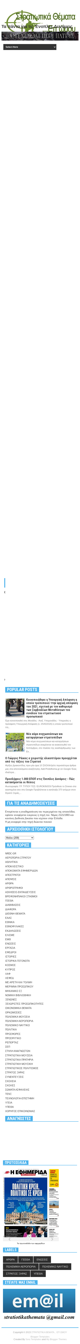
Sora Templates (33, 1339)
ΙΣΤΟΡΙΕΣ (10, 956)
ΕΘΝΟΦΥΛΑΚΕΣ (14, 926)
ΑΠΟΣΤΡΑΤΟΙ (12, 875)
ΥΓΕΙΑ (8, 1102)
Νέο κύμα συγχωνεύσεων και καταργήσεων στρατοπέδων (44, 735)
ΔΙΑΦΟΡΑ (10, 909)
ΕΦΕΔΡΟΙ (10, 952)
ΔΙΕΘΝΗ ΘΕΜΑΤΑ (15, 913)
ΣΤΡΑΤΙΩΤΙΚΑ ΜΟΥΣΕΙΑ (19, 1055)
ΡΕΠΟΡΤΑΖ (11, 1042)
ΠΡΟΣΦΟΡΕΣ (12, 1034)
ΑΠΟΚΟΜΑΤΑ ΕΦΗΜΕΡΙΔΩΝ (21, 870)
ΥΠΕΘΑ (9, 1107)
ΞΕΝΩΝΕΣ (11, 999)
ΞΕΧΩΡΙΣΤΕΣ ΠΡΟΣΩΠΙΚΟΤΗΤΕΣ (24, 1003)
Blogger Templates (40, 1336)
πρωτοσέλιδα (25, 1243)
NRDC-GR (10, 853)
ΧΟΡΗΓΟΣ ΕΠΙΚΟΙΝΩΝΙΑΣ (20, 1111)
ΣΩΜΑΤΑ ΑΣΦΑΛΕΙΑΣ (17, 1089)
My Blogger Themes (56, 1339)
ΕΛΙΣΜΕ (10, 935)
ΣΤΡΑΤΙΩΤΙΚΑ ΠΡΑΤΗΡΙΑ (19, 1059)
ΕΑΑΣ (8, 918)
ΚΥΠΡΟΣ (10, 969)
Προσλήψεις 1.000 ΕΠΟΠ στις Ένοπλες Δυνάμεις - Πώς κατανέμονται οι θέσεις (40, 780)
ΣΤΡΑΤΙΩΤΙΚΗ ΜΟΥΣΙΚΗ (19, 1064)
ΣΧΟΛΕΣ (10, 1085)
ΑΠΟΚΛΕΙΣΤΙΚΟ (14, 866)
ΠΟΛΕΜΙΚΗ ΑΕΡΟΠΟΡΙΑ (19, 1021)
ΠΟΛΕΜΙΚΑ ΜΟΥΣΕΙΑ (17, 1016)
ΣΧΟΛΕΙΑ (10, 1081)
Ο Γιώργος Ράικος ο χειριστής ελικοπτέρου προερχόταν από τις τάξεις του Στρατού (41, 759)
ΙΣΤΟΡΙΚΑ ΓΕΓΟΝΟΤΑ (17, 960)
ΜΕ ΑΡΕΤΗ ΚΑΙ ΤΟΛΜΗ (18, 982)
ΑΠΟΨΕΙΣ (10, 879)
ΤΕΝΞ (8, 1094)
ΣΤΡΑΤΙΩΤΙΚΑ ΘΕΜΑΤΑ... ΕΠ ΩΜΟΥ (49, 1332)
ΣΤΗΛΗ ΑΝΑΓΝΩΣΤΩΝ (17, 1051)
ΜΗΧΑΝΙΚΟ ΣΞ (13, 991)
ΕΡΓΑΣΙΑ (10, 948)
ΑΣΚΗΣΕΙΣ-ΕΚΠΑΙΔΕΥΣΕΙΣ (20, 892)
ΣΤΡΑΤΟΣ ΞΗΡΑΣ (15, 1072)
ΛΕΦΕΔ (9, 978)
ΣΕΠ (7, 1046)
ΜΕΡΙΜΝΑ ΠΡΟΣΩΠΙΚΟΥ (19, 986)
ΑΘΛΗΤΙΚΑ (11, 862)
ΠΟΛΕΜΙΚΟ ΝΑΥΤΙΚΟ (17, 1025)
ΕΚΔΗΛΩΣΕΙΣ (13, 931)
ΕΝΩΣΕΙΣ (10, 943)
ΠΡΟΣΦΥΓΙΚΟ (13, 1038)
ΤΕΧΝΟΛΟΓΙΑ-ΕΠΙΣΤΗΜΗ (19, 1098)
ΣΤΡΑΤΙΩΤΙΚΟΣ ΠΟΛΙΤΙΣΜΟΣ (21, 1068)
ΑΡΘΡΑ (9, 883)
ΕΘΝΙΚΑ (10, 922)
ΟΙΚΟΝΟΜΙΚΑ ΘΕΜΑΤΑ (18, 1008)
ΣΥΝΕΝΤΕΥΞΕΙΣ (14, 1077)
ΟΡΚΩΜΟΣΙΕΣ (13, 1012)
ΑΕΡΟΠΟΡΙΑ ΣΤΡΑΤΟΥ (18, 857)
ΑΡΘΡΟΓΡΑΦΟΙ (14, 888)
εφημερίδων (40, 1243)
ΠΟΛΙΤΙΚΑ (11, 1029)
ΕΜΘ (8, 939)
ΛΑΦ (7, 973)
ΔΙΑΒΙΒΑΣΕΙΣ (12, 905)
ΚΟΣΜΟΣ (10, 965)
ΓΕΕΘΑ (9, 900)
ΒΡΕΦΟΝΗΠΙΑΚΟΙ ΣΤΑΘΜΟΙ (21, 896)
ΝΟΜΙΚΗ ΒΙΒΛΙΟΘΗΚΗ (18, 995)
